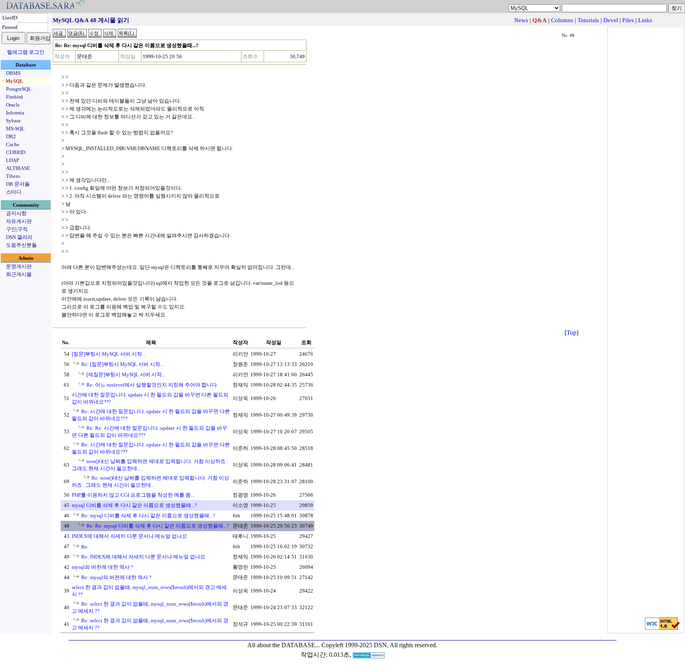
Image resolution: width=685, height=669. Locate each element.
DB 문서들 (18, 184)
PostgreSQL (18, 89)
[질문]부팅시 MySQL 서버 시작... (108, 354)
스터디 (13, 192)
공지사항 (16, 213)
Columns (562, 20)
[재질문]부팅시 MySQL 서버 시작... (125, 374)
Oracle (13, 105)
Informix (15, 113)
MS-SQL (15, 129)
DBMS (13, 73)
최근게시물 (19, 274)
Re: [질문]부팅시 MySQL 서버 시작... (122, 364)
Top (571, 332)
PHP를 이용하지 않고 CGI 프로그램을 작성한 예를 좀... (133, 495)
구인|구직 (17, 229)
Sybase (13, 121)
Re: (85, 547)
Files (628, 20)
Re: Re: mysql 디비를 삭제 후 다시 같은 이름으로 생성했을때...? (157, 526)
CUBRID (15, 152)
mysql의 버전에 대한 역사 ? (102, 567)
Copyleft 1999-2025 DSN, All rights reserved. (379, 645)
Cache (12, 144)
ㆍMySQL (11, 81)
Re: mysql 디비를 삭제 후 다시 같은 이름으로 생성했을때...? (148, 515)
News (521, 20)
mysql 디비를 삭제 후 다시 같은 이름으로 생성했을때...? (134, 505)
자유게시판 (19, 221)
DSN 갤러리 (19, 237)
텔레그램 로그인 (25, 52)
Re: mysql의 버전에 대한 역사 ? (116, 577)
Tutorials (588, 20)
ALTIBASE (18, 168)
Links (645, 20)
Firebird (14, 97)
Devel (610, 20)
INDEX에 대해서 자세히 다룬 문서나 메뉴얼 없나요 (129, 536)
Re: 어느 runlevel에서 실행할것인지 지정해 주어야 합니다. (152, 385)
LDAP (12, 160)
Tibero (13, 176)
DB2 (11, 136)
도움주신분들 (21, 245)
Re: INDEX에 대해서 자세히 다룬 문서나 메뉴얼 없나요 (143, 557)
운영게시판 (19, 266)
